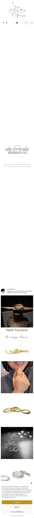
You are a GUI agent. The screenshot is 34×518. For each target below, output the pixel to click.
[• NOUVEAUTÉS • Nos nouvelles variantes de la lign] (17, 476)
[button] (31, 483)
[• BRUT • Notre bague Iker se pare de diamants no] (17, 311)
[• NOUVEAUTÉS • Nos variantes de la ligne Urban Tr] (17, 410)
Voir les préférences (17, 512)
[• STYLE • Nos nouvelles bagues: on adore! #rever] (17, 377)
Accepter (17, 502)
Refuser (17, 507)
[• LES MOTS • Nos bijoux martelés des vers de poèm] (17, 344)
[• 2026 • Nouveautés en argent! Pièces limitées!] (17, 443)
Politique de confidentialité (17, 515)
